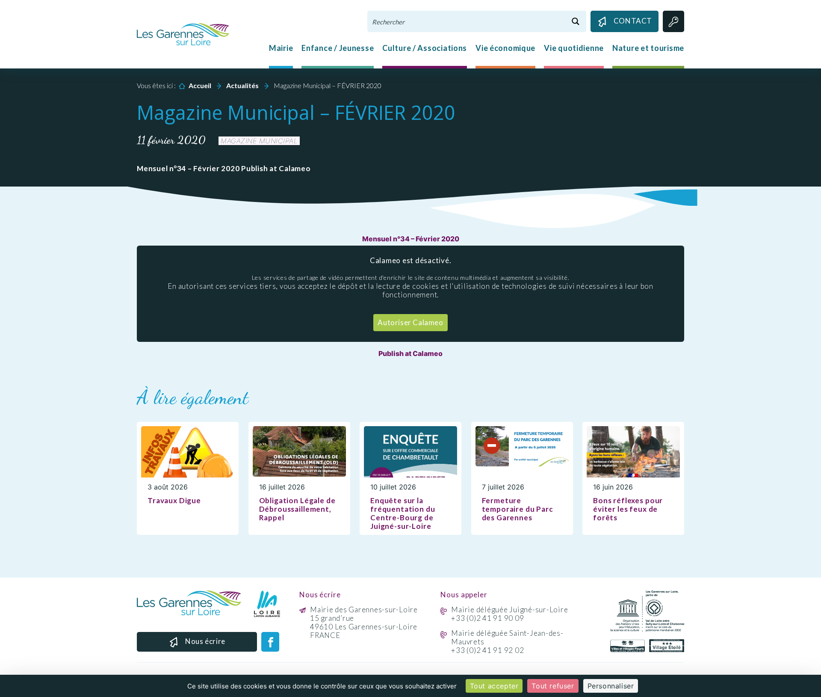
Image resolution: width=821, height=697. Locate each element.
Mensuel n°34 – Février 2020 (410, 238)
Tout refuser (553, 686)
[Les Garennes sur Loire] (183, 33)
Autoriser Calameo (410, 322)
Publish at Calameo (410, 353)
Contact (633, 20)
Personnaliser (611, 686)
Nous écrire (205, 641)
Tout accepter (494, 686)
